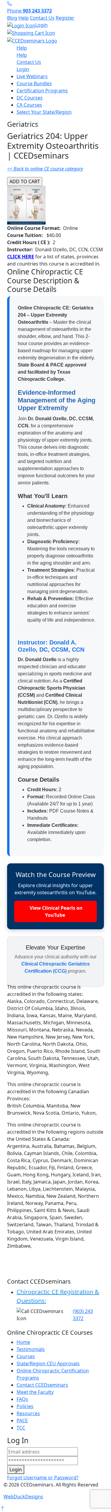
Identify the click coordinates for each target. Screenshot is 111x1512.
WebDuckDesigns (23, 1496)
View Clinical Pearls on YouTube (55, 911)
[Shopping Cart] (55, 33)
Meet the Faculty (35, 1392)
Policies (25, 1406)
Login (41, 25)
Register (65, 18)
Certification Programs (42, 90)
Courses (26, 1356)
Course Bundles (34, 83)
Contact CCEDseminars (42, 1385)
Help (23, 18)
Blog (12, 18)
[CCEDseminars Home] (32, 40)
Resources (28, 1413)
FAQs (22, 1399)
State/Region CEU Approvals (48, 1363)
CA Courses (29, 105)
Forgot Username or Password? (42, 1477)
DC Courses (30, 97)
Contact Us (42, 18)
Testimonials (31, 1349)
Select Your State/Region (44, 112)
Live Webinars (32, 76)
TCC (21, 1427)
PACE (22, 1420)
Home (23, 1342)
